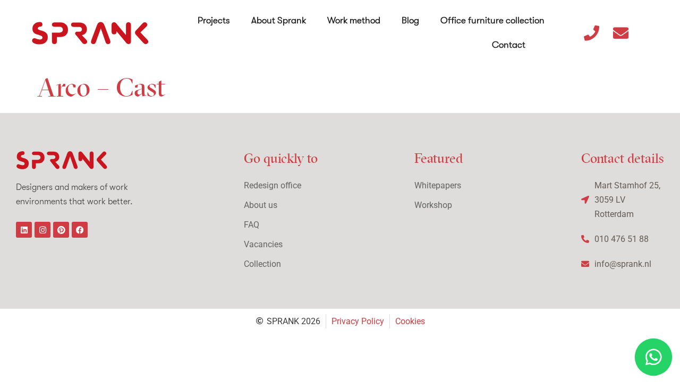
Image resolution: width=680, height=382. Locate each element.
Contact (508, 45)
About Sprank (278, 20)
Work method (353, 20)
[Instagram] (42, 230)
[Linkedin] (24, 230)
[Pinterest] (61, 230)
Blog (410, 20)
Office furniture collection (492, 20)
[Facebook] (80, 230)
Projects (214, 20)
